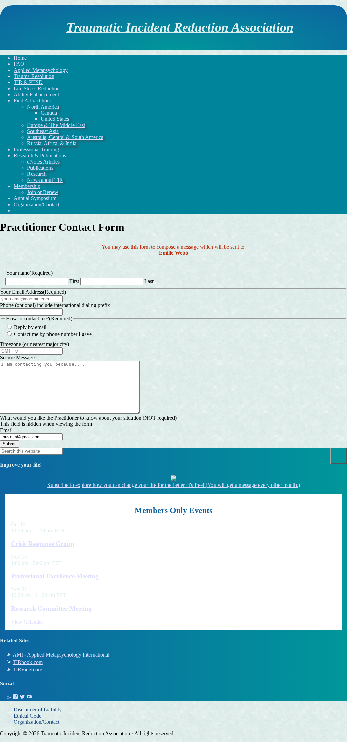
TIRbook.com (28, 662)
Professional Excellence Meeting (55, 576)
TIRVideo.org (27, 669)
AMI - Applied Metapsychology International (61, 655)
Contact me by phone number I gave (53, 334)
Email (6, 430)
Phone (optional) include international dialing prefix (55, 305)
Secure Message (17, 357)
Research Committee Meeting (51, 608)
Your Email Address (33, 292)
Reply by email (30, 327)
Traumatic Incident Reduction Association (179, 27)
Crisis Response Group (42, 543)
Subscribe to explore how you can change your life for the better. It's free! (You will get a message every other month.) (173, 485)
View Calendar (27, 622)
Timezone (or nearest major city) (34, 344)
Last (149, 281)
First (74, 281)
